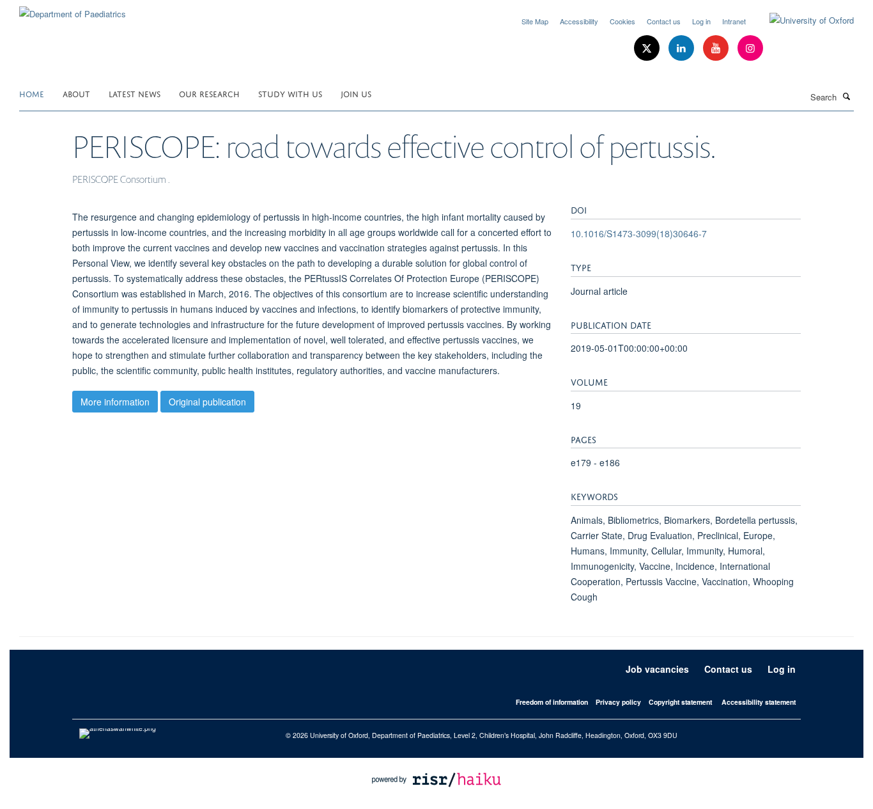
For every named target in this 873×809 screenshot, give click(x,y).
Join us (356, 93)
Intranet (734, 21)
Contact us (664, 21)
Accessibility (579, 21)
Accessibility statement (759, 702)
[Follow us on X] (648, 48)
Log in (701, 21)
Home (31, 93)
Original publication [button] (207, 401)
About (76, 93)
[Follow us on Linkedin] (682, 48)
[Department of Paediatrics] (72, 9)
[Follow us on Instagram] (750, 48)
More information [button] (115, 401)
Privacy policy (618, 702)
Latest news (134, 93)
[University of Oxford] (802, 20)
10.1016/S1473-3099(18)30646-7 (639, 233)
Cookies (622, 21)
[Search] (847, 96)
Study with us (290, 93)
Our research (209, 93)
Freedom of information (552, 702)
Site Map (534, 21)
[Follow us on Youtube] (717, 48)
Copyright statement (680, 702)
